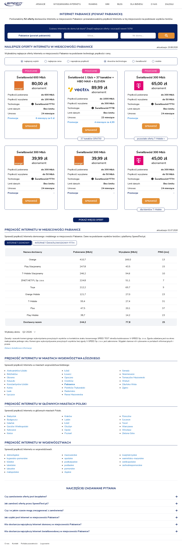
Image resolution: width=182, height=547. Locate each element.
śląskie (67, 472)
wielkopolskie (129, 461)
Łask (9, 391)
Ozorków (68, 381)
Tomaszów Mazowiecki (133, 377)
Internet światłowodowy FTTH (54, 242)
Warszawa (127, 426)
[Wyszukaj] (166, 36)
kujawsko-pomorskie (17, 458)
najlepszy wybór (31, 61)
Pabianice (69, 384)
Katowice (11, 429)
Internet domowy (18, 242)
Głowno (11, 377)
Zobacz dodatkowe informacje (18, 348)
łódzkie (10, 461)
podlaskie (69, 465)
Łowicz (67, 374)
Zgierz (125, 387)
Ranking (93, 4)
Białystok (11, 416)
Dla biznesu (136, 4)
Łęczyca (11, 394)
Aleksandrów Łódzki (17, 370)
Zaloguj (169, 4)
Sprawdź (31, 126)
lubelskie (11, 465)
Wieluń (125, 381)
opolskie (68, 458)
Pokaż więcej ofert (91, 219)
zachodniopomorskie (132, 465)
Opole (67, 429)
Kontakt (15, 543)
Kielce (10, 433)
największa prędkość (80, 61)
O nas (154, 4)
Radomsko (69, 391)
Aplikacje (40, 4)
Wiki (107, 4)
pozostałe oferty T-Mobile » (151, 138)
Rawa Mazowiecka (73, 394)
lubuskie (11, 468)
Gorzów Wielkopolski (17, 426)
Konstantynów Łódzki (17, 384)
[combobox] (34, 36)
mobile (158, 61)
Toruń (125, 423)
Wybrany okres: (13, 332)
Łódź (66, 370)
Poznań (68, 433)
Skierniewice (128, 374)
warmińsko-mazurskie (133, 458)
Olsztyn (68, 426)
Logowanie (44, 543)
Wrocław (126, 429)
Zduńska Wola (129, 384)
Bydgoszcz (12, 419)
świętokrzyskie (129, 455)
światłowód (141, 61)
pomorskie (69, 468)
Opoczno (68, 377)
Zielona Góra (128, 433)
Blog (119, 4)
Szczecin (126, 419)
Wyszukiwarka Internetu (67, 4)
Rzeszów (126, 416)
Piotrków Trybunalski (74, 387)
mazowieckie (70, 455)
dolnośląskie (13, 455)
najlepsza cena (54, 61)
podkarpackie (70, 461)
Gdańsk (10, 423)
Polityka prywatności (29, 543)
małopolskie (13, 472)
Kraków (68, 416)
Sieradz (125, 370)
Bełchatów (12, 374)
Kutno (10, 387)
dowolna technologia (117, 61)
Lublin (67, 419)
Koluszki (11, 381)
